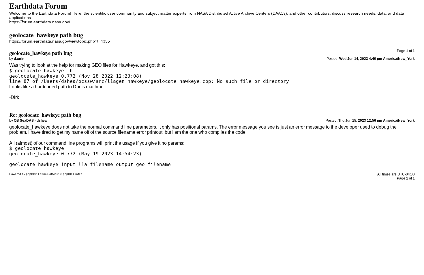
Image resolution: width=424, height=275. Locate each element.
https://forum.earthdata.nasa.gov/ (39, 22)
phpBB (30, 173)
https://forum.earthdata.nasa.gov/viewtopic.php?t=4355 (59, 41)
